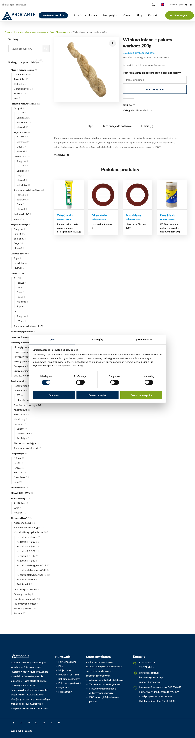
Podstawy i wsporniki (27, 598)
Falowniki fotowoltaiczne (25, 103)
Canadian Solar (23, 88)
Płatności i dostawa (68, 674)
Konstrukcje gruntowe (23, 331)
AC (17, 277)
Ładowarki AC (22, 214)
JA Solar (20, 93)
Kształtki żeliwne (27, 579)
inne (17, 98)
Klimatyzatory (20, 498)
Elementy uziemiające (26, 443)
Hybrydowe (22, 132)
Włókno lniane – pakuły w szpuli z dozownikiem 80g (170, 228)
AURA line (21, 503)
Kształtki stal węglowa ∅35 (33, 570)
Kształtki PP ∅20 (28, 541)
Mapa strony (65, 691)
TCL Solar (20, 83)
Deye (21, 146)
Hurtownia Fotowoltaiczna (26, 32)
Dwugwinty (21, 366)
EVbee (21, 320)
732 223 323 (167, 700)
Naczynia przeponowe (26, 589)
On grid (19, 108)
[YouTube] (28, 722)
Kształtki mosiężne (28, 536)
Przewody (21, 423)
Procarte (8, 32)
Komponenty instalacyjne (29, 527)
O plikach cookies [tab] (143, 339)
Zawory (19, 613)
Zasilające (23, 438)
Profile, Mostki (23, 356)
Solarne (22, 428)
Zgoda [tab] (51, 339)
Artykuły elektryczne (23, 381)
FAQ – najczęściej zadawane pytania (104, 699)
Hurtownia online (67, 661)
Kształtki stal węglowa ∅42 (33, 574)
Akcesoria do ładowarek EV (29, 325)
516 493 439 (172, 691)
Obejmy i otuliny (24, 594)
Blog (60, 665)
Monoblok (21, 477)
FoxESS (22, 113)
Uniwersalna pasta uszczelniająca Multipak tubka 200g (69, 228)
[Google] (51, 722)
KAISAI (19, 467)
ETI (20, 395)
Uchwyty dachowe (24, 347)
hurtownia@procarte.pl (151, 677)
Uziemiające (24, 433)
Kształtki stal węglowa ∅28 (33, 565)
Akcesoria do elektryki (27, 447)
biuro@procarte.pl (149, 672)
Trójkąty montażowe (26, 361)
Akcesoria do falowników (29, 190)
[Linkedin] (36, 722)
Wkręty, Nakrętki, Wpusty (29, 375)
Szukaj (46, 48)
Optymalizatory (20, 253)
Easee (21, 296)
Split (18, 481)
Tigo (17, 258)
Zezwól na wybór (98, 395)
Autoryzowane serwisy (101, 692)
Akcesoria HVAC (46, 32)
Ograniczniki (22, 390)
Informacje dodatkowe (117, 126)
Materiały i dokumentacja (102, 688)
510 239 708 (165, 696)
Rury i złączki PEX (25, 608)
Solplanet (23, 117)
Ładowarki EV (19, 273)
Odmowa (53, 395)
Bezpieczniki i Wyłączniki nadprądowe (27, 407)
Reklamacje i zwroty (69, 678)
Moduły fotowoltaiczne (24, 69)
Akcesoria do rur (63, 32)
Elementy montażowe (23, 342)
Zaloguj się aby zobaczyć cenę (138, 52)
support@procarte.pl (150, 681)
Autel (21, 287)
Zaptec (21, 306)
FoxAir (18, 462)
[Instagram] (191, 5)
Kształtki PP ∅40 (27, 555)
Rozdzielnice (21, 414)
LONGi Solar (22, 74)
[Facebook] (186, 5)
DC (17, 311)
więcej (19, 218)
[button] (179, 15)
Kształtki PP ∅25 (28, 546)
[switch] (80, 382)
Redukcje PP (24, 584)
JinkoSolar (21, 79)
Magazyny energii (21, 224)
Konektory (20, 419)
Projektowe (22, 156)
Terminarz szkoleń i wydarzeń (105, 684)
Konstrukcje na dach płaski (25, 337)
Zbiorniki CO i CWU (22, 493)
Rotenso (20, 472)
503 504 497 (174, 687)
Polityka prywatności (69, 683)
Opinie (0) (147, 126)
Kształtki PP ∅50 (27, 560)
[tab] (91, 126)
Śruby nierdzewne (24, 370)
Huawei (22, 127)
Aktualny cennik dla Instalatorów (106, 680)
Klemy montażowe (25, 351)
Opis (91, 126)
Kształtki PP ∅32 (28, 551)
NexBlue (22, 301)
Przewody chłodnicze (26, 603)
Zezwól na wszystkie (141, 395)
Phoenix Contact (26, 399)
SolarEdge (24, 122)
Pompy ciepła (19, 453)
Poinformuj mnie (154, 89)
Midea (19, 458)
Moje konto (64, 670)
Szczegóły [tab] (97, 339)
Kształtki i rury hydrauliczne (31, 532)
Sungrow (23, 161)
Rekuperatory (19, 487)
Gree (18, 507)
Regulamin (63, 687)
